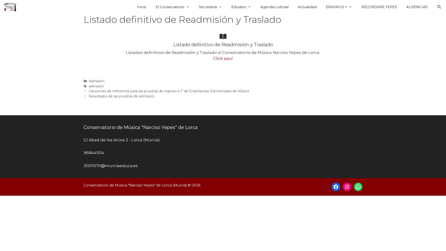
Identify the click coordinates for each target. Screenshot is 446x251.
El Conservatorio (170, 7)
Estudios (238, 7)
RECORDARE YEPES (379, 7)
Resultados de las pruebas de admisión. (122, 96)
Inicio (141, 7)
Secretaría (208, 7)
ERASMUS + (336, 7)
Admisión (97, 81)
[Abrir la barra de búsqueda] (439, 7)
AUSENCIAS (417, 7)
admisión (96, 86)
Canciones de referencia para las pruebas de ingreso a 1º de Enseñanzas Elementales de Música (169, 91)
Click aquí (223, 58)
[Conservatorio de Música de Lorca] (10, 7)
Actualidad (307, 7)
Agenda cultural (274, 7)
